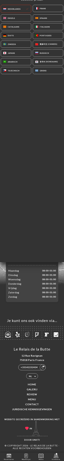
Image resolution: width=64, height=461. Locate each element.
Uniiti (36, 439)
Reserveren (9, 459)
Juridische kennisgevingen (32, 409)
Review (32, 394)
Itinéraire (56, 459)
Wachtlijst (26, 459)
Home (32, 384)
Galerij (32, 389)
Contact (32, 404)
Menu (32, 399)
